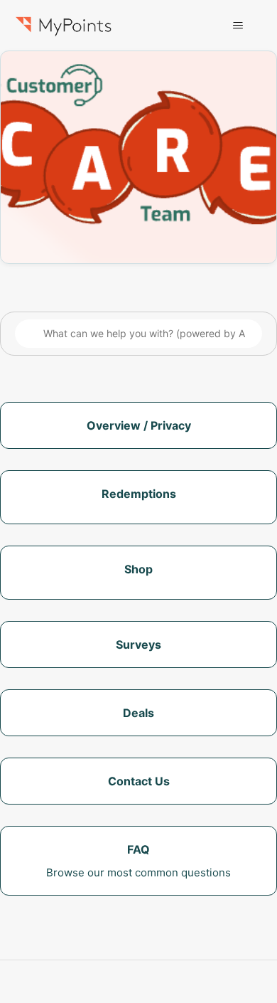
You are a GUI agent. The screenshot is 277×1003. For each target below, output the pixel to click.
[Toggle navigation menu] (238, 25)
